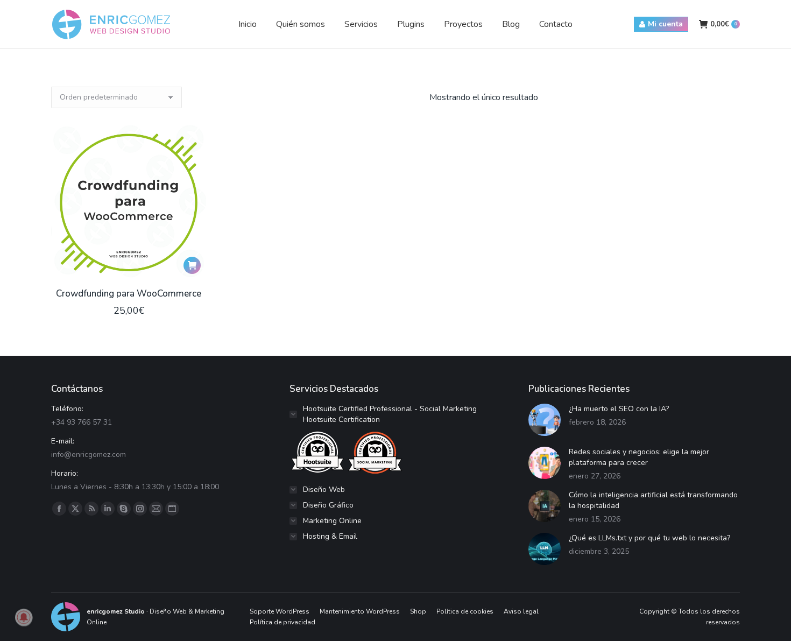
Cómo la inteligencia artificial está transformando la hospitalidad (653, 500)
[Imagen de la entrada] (544, 420)
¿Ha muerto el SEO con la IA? (619, 409)
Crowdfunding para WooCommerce (128, 293)
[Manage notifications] (23, 617)
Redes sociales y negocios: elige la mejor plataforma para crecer (639, 457)
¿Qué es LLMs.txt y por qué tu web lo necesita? (649, 538)
